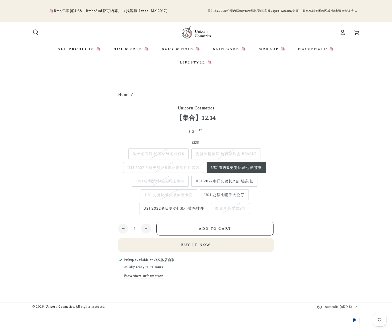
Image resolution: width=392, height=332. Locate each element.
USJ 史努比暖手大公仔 (224, 194)
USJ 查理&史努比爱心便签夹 (236, 167)
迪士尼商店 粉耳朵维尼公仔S (158, 153)
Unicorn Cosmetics (196, 108)
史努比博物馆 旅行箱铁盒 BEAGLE (226, 153)
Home (123, 94)
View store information (144, 275)
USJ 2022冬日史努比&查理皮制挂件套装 (163, 167)
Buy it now (196, 245)
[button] (35, 32)
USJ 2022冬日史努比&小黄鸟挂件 (173, 208)
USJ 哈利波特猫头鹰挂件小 (160, 181)
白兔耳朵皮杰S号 (230, 208)
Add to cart (215, 229)
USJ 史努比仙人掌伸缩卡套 (169, 194)
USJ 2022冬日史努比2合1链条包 (224, 181)
